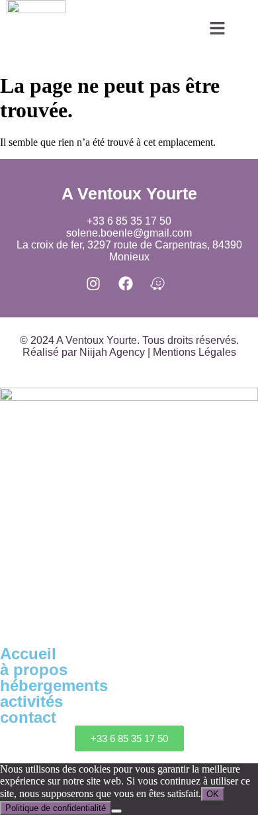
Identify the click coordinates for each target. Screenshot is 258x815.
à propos (33, 670)
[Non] (116, 811)
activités (31, 701)
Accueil (28, 654)
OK (212, 794)
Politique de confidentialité (55, 808)
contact (28, 717)
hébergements (54, 685)
